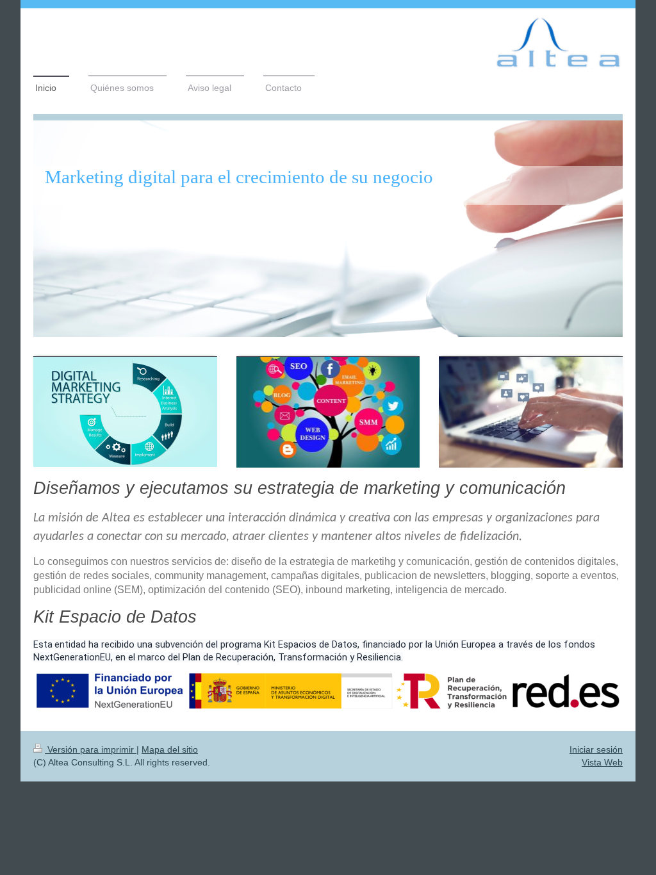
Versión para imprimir (90, 749)
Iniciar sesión (596, 749)
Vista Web (602, 762)
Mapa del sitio (170, 749)
